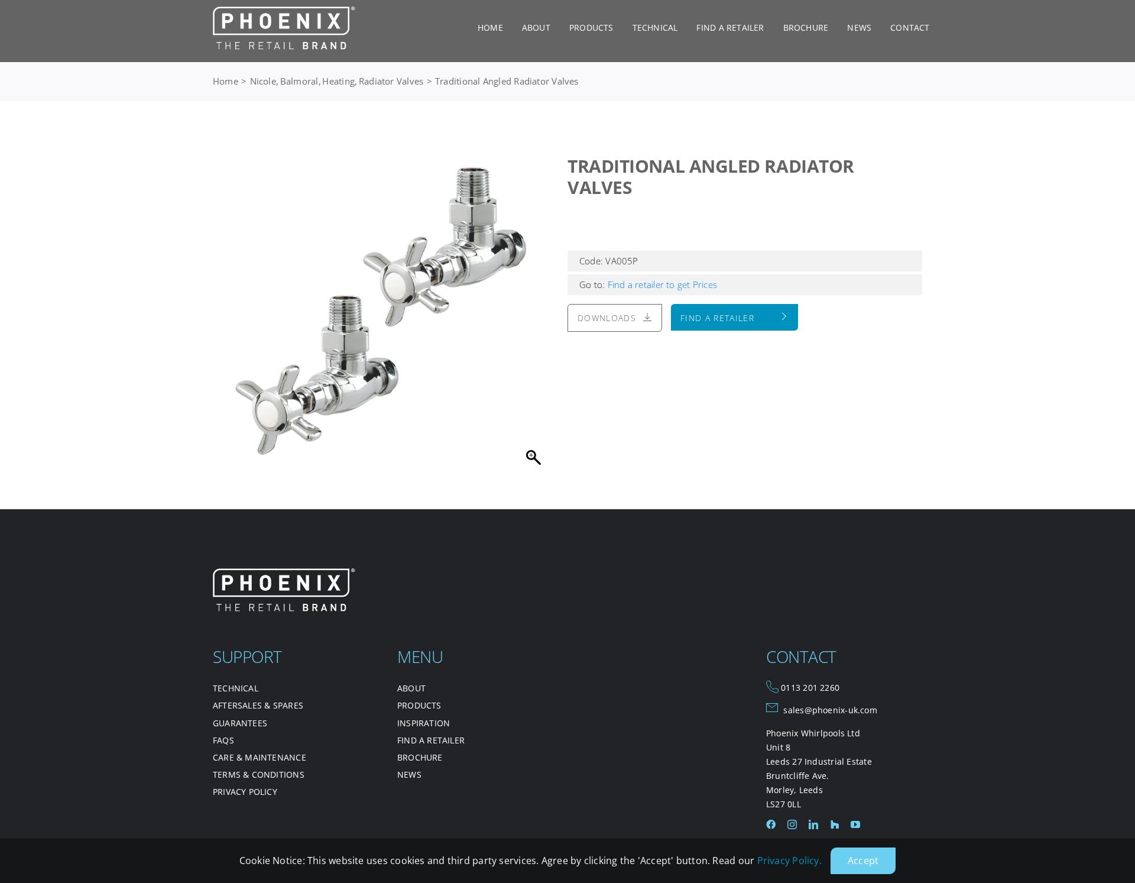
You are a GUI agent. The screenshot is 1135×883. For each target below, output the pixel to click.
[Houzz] (835, 824)
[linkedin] (813, 824)
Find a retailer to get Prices (661, 284)
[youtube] (855, 824)
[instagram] (792, 824)
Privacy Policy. (789, 860)
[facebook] (771, 824)
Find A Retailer (717, 318)
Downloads (607, 318)
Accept (863, 860)
